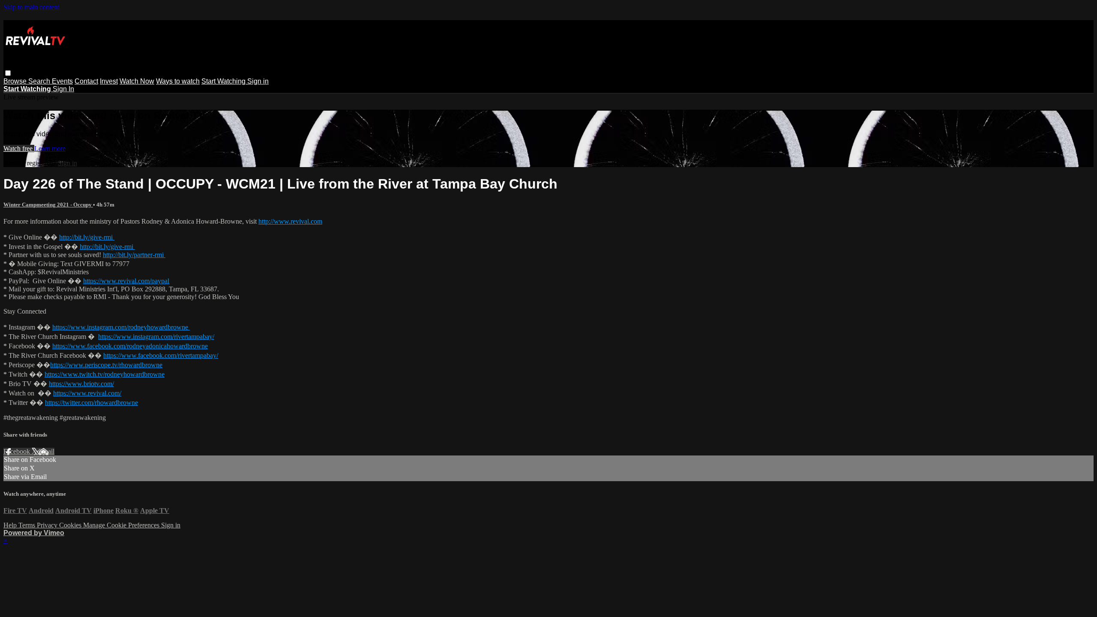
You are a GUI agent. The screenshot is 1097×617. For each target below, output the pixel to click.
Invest (109, 81)
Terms (27, 525)
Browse (15, 81)
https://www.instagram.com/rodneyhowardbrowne (121, 327)
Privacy (48, 525)
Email (46, 451)
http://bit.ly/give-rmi (86, 237)
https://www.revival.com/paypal (126, 281)
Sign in (258, 81)
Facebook (17, 451)
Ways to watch (178, 81)
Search (40, 81)
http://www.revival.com (290, 221)
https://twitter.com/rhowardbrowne (91, 402)
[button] (8, 73)
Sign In (63, 89)
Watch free (18, 148)
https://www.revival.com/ (87, 393)
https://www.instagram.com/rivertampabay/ (156, 336)
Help (10, 525)
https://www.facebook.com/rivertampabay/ (160, 355)
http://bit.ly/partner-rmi (134, 254)
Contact (86, 81)
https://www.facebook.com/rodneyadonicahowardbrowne (130, 346)
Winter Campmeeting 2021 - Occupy (48, 204)
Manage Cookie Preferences (122, 525)
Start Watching (224, 81)
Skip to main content (31, 7)
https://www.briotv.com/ (81, 383)
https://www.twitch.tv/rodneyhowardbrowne (105, 374)
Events (62, 81)
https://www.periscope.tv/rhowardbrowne (106, 364)
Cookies (71, 525)
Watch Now (137, 81)
